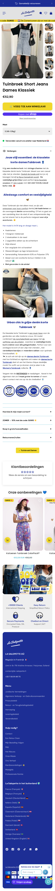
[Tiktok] (25, 849)
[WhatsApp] (36, 849)
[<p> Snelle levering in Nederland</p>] (27, 3)
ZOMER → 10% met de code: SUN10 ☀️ (20, 420)
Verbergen (11, 151)
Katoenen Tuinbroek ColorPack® (23, 553)
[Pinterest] (19, 849)
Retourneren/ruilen (11, 437)
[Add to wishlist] (39, 500)
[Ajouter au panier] (7, 540)
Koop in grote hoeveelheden (15, 429)
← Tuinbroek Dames (28, 450)
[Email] (30, 849)
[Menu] (4, 13)
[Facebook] (13, 849)
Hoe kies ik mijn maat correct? (16, 412)
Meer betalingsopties (27, 118)
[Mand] (50, 13)
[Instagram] (7, 849)
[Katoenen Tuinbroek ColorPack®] (23, 524)
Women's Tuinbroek (11, 368)
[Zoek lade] (40, 13)
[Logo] (27, 13)
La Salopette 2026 (12, 867)
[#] (27, 579)
